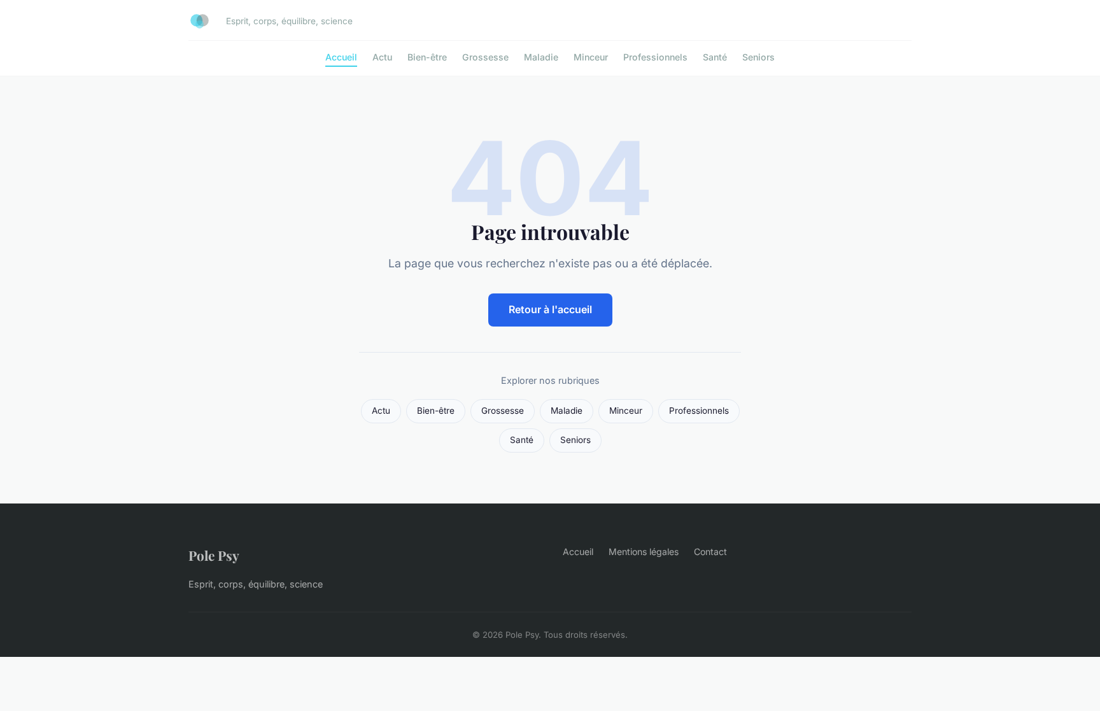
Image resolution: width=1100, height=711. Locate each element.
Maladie (541, 57)
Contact (710, 551)
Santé (715, 57)
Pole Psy (213, 555)
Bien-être (427, 57)
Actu (382, 57)
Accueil (341, 57)
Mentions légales (644, 551)
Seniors (758, 57)
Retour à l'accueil (550, 309)
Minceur (591, 57)
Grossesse (485, 57)
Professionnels (655, 57)
